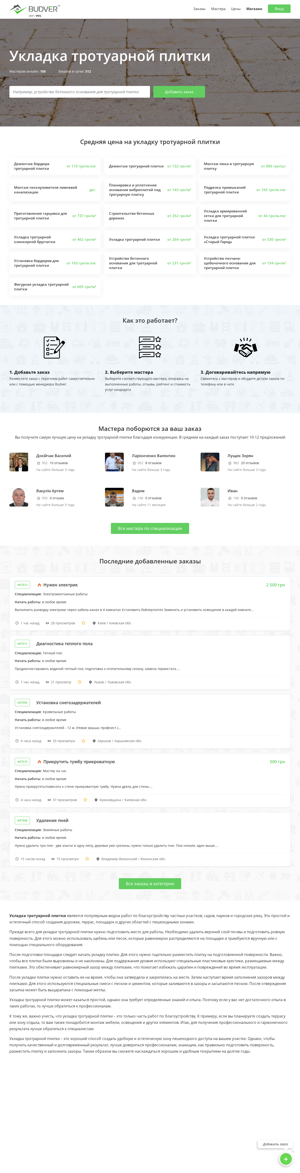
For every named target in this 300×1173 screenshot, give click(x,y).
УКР (31, 16)
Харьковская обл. (128, 741)
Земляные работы (57, 830)
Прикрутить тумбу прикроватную (78, 761)
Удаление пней (52, 820)
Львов (99, 682)
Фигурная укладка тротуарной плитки (41, 286)
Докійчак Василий (53, 455)
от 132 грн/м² (179, 166)
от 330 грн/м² (274, 239)
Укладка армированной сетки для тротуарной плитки (225, 216)
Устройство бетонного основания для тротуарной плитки (133, 263)
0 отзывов (153, 498)
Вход (279, 8)
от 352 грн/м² (179, 215)
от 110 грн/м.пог (81, 166)
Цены (236, 8)
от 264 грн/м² (179, 239)
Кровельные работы (59, 712)
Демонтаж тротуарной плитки (136, 166)
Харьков (104, 741)
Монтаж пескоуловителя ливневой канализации (45, 189)
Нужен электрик (60, 585)
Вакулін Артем (50, 490)
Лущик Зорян (240, 455)
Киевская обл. (120, 623)
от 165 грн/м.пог (271, 189)
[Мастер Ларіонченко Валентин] (114, 461)
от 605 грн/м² (84, 286)
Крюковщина (110, 800)
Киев (102, 623)
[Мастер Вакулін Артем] (18, 497)
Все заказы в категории (150, 883)
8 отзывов (153, 463)
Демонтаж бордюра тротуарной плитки (31, 166)
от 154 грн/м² (274, 263)
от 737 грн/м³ (84, 215)
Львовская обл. (119, 682)
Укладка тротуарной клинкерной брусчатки (34, 239)
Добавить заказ (179, 91)
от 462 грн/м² (84, 239)
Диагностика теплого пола (64, 643)
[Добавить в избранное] (83, 623)
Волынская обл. (153, 859)
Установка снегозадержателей (68, 702)
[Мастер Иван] (210, 497)
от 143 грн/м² (179, 189)
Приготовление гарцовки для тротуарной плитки (40, 215)
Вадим (138, 490)
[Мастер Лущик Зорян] (210, 461)
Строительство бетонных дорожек (131, 215)
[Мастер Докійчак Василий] (18, 461)
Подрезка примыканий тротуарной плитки (225, 189)
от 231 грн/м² (179, 263)
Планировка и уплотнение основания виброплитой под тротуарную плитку (135, 190)
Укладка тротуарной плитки (134, 239)
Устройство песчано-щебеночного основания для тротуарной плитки (230, 263)
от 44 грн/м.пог (272, 215)
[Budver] (35, 9)
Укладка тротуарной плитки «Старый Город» (229, 239)
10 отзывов (59, 463)
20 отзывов (250, 463)
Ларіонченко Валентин (153, 455)
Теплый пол (52, 653)
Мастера (218, 8)
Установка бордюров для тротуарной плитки (36, 263)
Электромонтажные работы (65, 594)
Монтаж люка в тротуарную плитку (229, 166)
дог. (92, 189)
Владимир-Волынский (119, 859)
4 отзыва (57, 498)
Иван (232, 490)
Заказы (199, 8)
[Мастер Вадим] (114, 497)
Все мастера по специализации (150, 528)
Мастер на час (55, 771)
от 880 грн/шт (273, 166)
